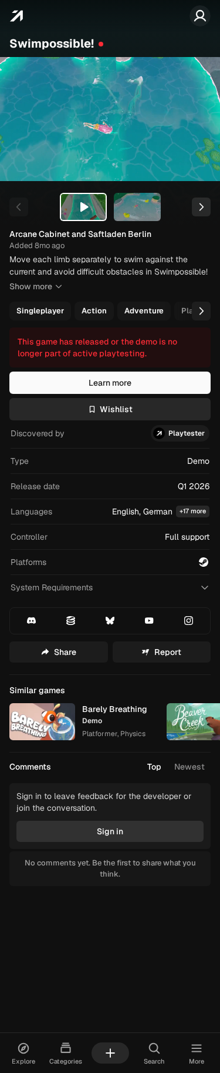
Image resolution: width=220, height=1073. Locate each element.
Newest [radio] (189, 766)
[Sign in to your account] (200, 15)
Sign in (110, 831)
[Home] (16, 16)
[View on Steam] (203, 562)
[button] (110, 511)
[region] (110, 119)
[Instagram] (189, 620)
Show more (30, 286)
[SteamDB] (70, 620)
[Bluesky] (109, 620)
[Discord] (31, 620)
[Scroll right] (201, 311)
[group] (109, 311)
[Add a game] (110, 1053)
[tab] (83, 207)
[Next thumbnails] (201, 207)
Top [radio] (154, 766)
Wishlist (116, 409)
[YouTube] (149, 620)
